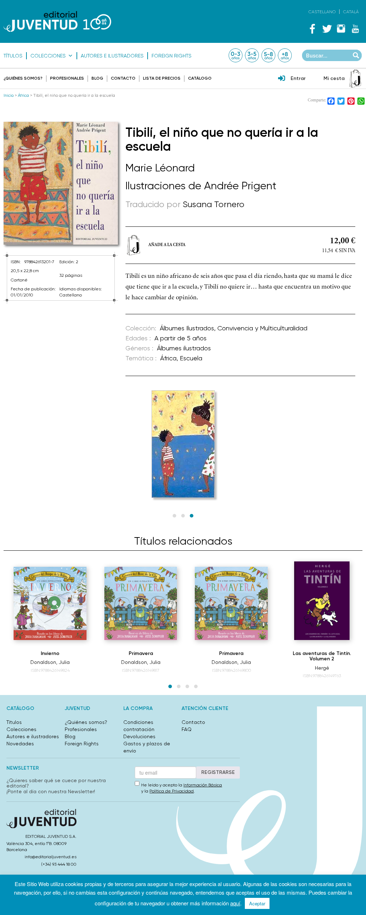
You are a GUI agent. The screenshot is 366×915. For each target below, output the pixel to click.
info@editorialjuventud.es (50, 856)
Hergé (322, 668)
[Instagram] (341, 28)
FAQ (187, 729)
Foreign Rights (172, 56)
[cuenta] (281, 78)
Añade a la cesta (167, 245)
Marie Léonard (160, 167)
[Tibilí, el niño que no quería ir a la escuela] (61, 183)
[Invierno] (50, 603)
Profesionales (67, 78)
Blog (97, 78)
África (23, 95)
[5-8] (268, 55)
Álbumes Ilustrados (187, 328)
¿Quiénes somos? (23, 78)
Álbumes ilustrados (184, 348)
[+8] (285, 55)
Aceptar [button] (257, 903)
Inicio (9, 95)
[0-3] (235, 55)
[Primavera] (140, 603)
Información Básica (202, 785)
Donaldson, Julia (50, 662)
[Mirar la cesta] (355, 79)
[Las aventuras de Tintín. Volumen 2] (322, 600)
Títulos (13, 56)
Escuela (191, 358)
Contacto (123, 78)
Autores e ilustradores (112, 56)
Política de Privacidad (171, 791)
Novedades (20, 743)
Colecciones (48, 56)
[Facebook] (312, 28)
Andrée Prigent (240, 185)
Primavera (141, 653)
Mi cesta (334, 78)
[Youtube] (355, 28)
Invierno (50, 653)
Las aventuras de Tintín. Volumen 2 (322, 656)
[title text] (57, 21)
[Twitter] (327, 28)
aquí (235, 903)
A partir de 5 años (180, 338)
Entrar (298, 78)
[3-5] (252, 55)
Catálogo (200, 78)
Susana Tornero (213, 204)
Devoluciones (139, 736)
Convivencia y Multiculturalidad (262, 328)
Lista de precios (161, 78)
